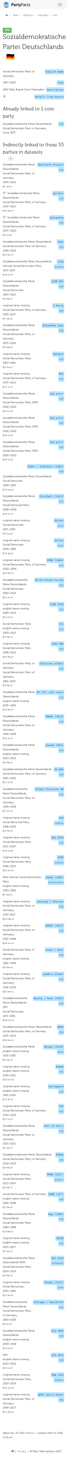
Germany (43, 15)
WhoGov (28, 15)
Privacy (21, 1451)
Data (15, 15)
